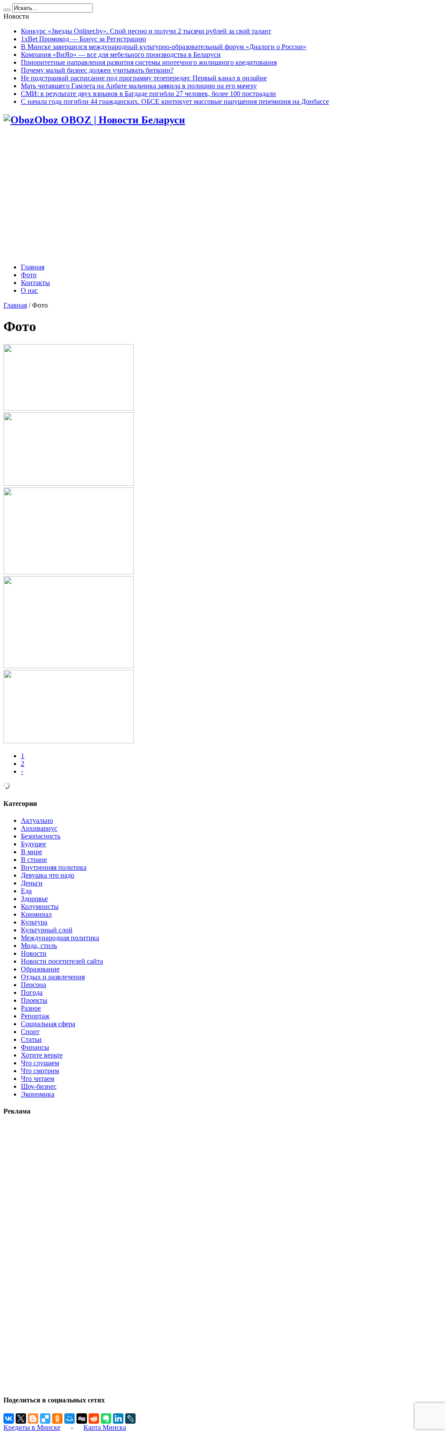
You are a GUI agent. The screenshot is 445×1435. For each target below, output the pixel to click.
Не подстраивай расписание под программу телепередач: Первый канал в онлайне (144, 78)
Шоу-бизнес (38, 1086)
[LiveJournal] (130, 1418)
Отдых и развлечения (53, 977)
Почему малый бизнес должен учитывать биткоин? (97, 70)
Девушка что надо (47, 875)
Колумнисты (40, 906)
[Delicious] (45, 1418)
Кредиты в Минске (31, 1427)
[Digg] (81, 1418)
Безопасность (40, 836)
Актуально (37, 820)
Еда (26, 891)
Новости (33, 953)
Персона (33, 984)
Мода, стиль (39, 945)
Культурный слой (47, 930)
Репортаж (35, 1016)
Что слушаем (40, 1063)
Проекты (34, 1000)
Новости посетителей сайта (62, 961)
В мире (31, 851)
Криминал (36, 914)
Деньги (32, 883)
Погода (32, 992)
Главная (32, 267)
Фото (29, 274)
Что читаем (37, 1078)
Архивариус (39, 828)
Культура (34, 922)
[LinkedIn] (118, 1418)
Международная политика (60, 937)
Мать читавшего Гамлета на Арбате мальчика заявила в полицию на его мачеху (139, 85)
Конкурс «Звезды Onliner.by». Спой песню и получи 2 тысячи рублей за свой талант (146, 31)
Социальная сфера (48, 1023)
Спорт (30, 1031)
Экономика (37, 1094)
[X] (21, 1418)
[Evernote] (106, 1418)
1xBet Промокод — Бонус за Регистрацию (83, 39)
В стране (34, 859)
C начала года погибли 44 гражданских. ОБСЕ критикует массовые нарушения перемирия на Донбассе (175, 101)
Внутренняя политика (53, 867)
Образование (40, 969)
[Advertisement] (222, 195)
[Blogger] (33, 1418)
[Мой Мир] (69, 1418)
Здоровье (34, 898)
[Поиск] (6, 10)
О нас (29, 290)
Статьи (31, 1039)
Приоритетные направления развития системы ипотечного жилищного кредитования (149, 62)
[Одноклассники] (57, 1418)
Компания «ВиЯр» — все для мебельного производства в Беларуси (121, 54)
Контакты (35, 282)
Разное (31, 1008)
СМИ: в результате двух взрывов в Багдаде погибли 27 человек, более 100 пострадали (148, 93)
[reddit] (94, 1418)
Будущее (33, 844)
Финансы (35, 1047)
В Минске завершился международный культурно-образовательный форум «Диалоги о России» (163, 46)
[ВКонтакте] (8, 1418)
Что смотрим (40, 1070)
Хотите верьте (42, 1055)
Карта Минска (104, 1427)
